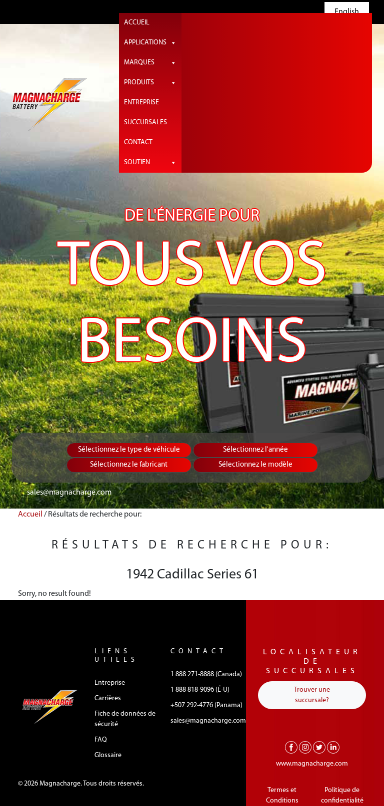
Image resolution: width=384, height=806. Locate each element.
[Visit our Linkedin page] (333, 748)
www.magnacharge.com (312, 764)
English (346, 12)
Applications (145, 42)
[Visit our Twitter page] (319, 748)
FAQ (100, 740)
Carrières (107, 698)
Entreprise (141, 102)
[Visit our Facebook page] (291, 748)
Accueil (137, 22)
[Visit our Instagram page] (305, 748)
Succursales (145, 122)
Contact (138, 142)
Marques (139, 62)
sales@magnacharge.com (69, 493)
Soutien (137, 162)
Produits (139, 82)
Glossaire (108, 755)
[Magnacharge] (49, 104)
